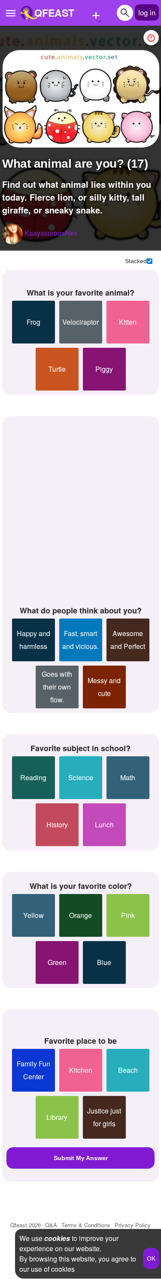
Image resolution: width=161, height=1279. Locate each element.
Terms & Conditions (85, 1225)
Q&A (51, 1225)
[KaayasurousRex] (12, 234)
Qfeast (25, 1225)
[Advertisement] (80, 509)
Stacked (136, 261)
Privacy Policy (133, 1225)
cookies (57, 1238)
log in (146, 12)
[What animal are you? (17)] (81, 99)
